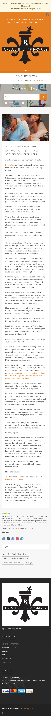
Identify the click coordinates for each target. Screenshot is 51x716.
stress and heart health (14, 479)
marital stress (27, 196)
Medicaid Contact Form (10, 644)
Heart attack (9, 165)
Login (36, 22)
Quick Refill (39, 20)
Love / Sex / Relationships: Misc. (14, 554)
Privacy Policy (7, 662)
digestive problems (25, 375)
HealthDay (17, 528)
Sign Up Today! (26, 22)
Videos (28, 103)
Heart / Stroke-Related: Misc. (13, 563)
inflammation (37, 375)
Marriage (29, 563)
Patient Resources (24, 80)
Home (12, 80)
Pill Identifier (27, 20)
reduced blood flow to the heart (17, 378)
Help (18, 20)
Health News (14, 103)
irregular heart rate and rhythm (28, 373)
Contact (5, 651)
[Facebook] (47, 15)
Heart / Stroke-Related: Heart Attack (15, 558)
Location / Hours (13, 22)
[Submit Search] (43, 97)
